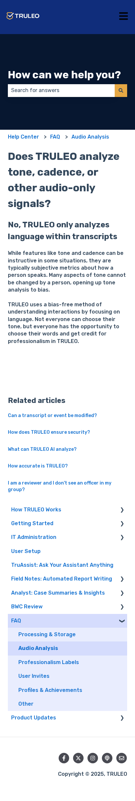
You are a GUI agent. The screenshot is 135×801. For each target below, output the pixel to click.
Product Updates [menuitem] (33, 718)
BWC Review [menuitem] (27, 606)
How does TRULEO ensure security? (49, 432)
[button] (122, 510)
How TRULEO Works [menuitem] (36, 509)
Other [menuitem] (25, 704)
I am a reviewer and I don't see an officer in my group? (59, 486)
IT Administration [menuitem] (33, 537)
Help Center (23, 137)
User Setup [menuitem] (26, 551)
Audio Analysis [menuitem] (38, 648)
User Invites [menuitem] (33, 676)
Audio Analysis (90, 137)
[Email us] (121, 758)
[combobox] (61, 90)
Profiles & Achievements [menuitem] (50, 690)
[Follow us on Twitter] (78, 758)
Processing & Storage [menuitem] (47, 634)
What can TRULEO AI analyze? (42, 449)
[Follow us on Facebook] (64, 758)
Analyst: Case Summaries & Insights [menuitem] (58, 593)
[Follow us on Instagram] (92, 758)
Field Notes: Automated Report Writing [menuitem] (61, 579)
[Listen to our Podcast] (107, 758)
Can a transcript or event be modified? (52, 415)
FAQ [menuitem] (16, 621)
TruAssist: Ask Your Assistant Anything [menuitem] (62, 565)
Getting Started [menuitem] (32, 523)
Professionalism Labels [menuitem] (48, 662)
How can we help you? (64, 74)
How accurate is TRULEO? (38, 466)
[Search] (121, 90)
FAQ (55, 137)
